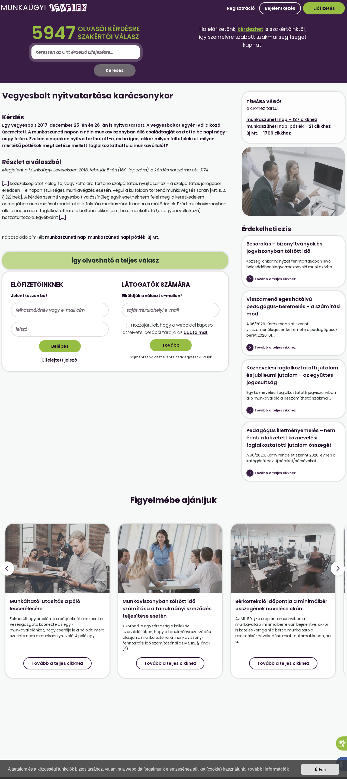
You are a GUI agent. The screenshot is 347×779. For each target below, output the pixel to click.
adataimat (196, 332)
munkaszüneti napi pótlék (116, 237)
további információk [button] (268, 769)
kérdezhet (250, 29)
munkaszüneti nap (65, 237)
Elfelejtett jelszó (59, 360)
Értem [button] (320, 769)
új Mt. (153, 237)
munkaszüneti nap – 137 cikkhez (281, 119)
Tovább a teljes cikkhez (275, 279)
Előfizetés (324, 8)
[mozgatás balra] (7, 568)
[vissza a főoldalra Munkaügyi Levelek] (44, 11)
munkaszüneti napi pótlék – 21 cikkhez (288, 126)
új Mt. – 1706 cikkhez (268, 133)
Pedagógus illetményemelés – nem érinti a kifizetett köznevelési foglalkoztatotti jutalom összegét (290, 437)
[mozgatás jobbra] (338, 568)
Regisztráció (241, 8)
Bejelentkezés (280, 8)
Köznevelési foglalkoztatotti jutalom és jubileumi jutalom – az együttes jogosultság (292, 375)
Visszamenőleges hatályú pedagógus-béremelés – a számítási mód (293, 306)
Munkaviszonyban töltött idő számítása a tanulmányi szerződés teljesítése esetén (167, 608)
